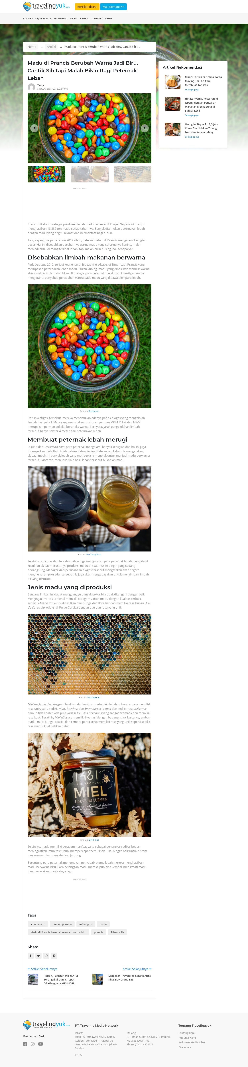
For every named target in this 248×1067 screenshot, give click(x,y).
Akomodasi (60, 18)
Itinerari (97, 18)
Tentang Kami (186, 1033)
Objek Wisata (43, 18)
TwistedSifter (93, 697)
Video (108, 18)
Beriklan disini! (87, 7)
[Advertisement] (94, 206)
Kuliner (28, 18)
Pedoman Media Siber (191, 1042)
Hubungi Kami (187, 1037)
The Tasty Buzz (93, 554)
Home (32, 47)
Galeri (74, 18)
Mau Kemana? (113, 7)
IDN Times (93, 839)
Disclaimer (184, 1047)
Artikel (84, 18)
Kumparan (93, 411)
